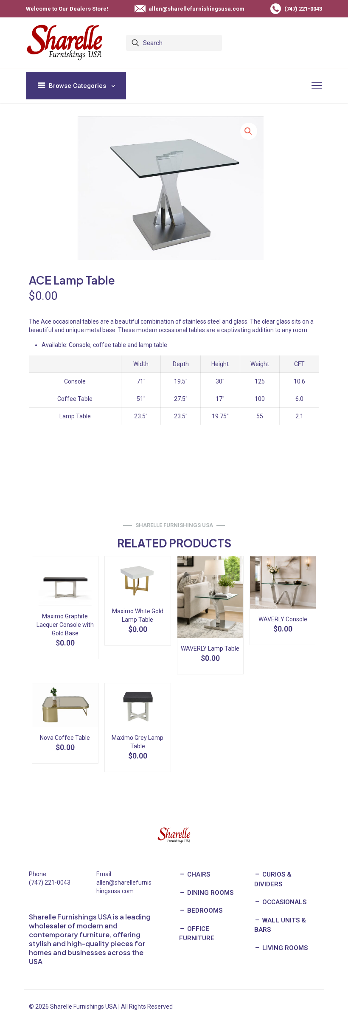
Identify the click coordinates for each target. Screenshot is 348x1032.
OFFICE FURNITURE (196, 933)
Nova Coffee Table (65, 737)
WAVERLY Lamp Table (210, 648)
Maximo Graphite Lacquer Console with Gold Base (65, 625)
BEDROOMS (203, 910)
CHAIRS (197, 874)
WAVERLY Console (282, 619)
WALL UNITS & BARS (280, 925)
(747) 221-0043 (49, 882)
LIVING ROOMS (284, 948)
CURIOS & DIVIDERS (273, 879)
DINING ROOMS (209, 893)
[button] (248, 131)
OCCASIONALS (283, 902)
